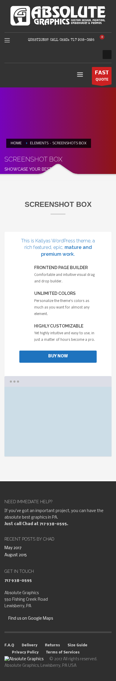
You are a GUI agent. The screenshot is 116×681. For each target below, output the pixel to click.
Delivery (29, 645)
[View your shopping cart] (104, 40)
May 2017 (12, 548)
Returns (52, 645)
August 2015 (15, 555)
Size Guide (77, 645)
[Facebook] (74, 54)
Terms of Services (63, 652)
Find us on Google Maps (30, 618)
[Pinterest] (92, 54)
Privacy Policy (25, 652)
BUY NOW (58, 356)
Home (16, 143)
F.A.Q (9, 645)
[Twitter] (83, 54)
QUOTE (102, 75)
